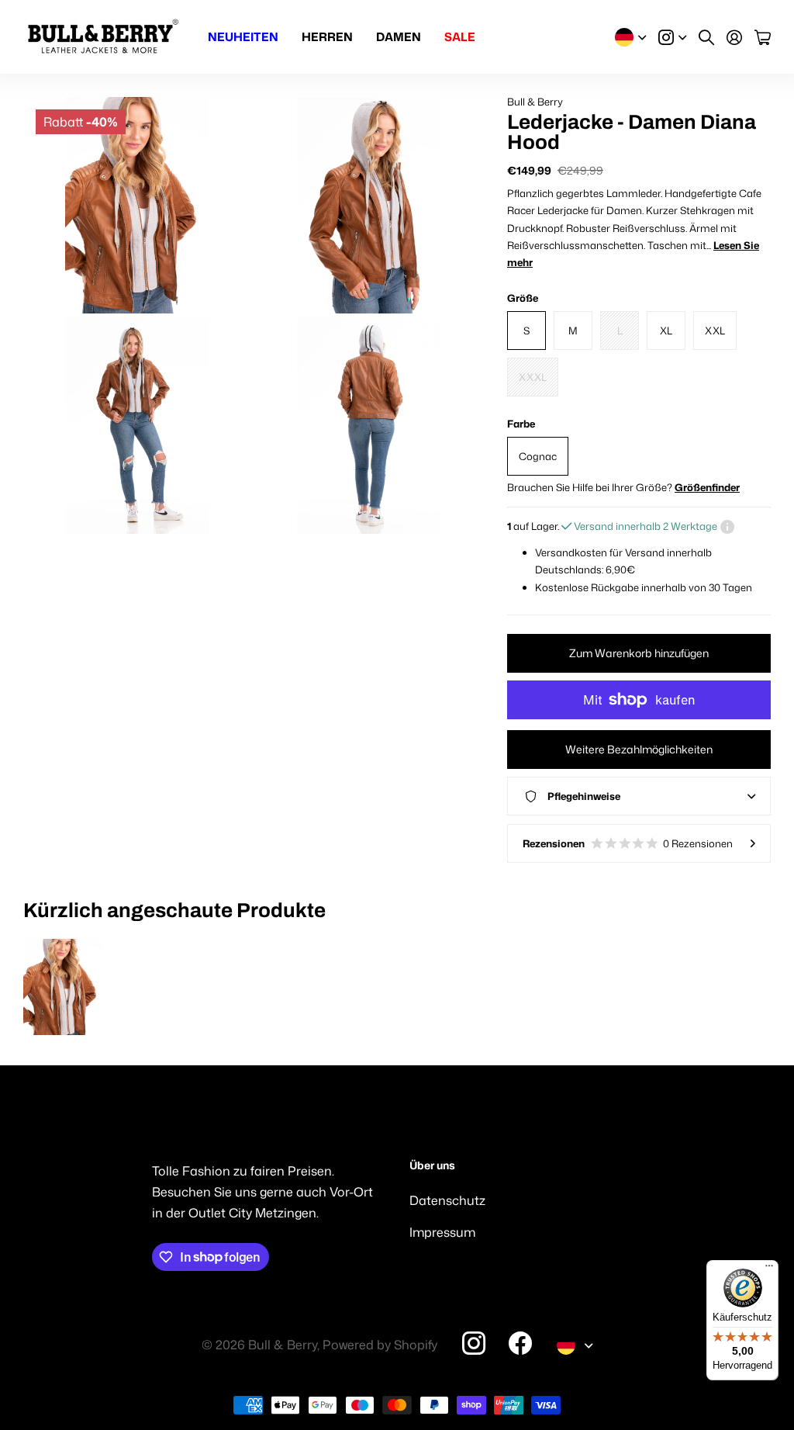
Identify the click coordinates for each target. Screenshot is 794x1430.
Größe (522, 298)
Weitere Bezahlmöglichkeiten (639, 749)
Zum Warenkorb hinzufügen (639, 653)
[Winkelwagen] (762, 37)
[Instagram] (473, 1343)
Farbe (521, 424)
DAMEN (398, 37)
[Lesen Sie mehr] (672, 37)
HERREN (327, 37)
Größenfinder (707, 487)
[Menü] (769, 1269)
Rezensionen (628, 843)
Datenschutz (447, 1200)
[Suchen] (706, 37)
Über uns (432, 1166)
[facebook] (520, 1343)
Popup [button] (727, 526)
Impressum (442, 1232)
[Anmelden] (734, 37)
